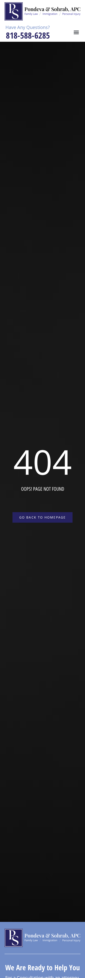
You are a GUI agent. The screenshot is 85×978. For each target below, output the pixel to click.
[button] (76, 32)
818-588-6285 (28, 35)
